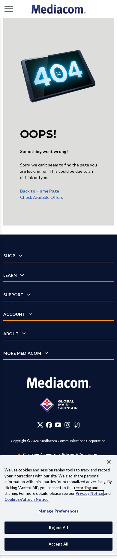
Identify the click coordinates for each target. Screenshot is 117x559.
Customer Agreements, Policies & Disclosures (60, 454)
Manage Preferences (58, 511)
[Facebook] (49, 425)
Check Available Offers (41, 197)
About (11, 333)
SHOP (9, 255)
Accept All (58, 544)
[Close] (109, 461)
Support (13, 294)
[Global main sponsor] (59, 404)
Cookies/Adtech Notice (26, 499)
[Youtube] (58, 425)
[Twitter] (40, 425)
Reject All (58, 527)
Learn (10, 275)
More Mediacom (22, 353)
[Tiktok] (77, 425)
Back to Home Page (39, 190)
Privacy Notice (89, 493)
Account (14, 314)
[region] (58, 505)
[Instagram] (67, 425)
